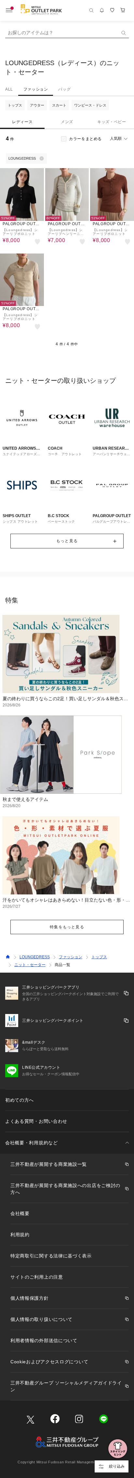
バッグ (64, 89)
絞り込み (117, 1466)
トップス (15, 105)
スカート (59, 105)
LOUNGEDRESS (35, 957)
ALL (9, 89)
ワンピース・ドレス (90, 105)
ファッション (35, 89)
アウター (37, 105)
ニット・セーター (30, 965)
